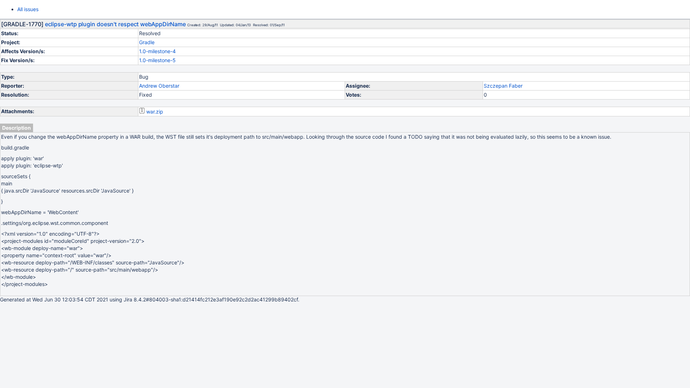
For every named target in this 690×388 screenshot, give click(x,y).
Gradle (147, 42)
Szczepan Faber (503, 86)
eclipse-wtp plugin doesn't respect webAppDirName (115, 24)
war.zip (154, 111)
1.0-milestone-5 (157, 60)
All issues (27, 9)
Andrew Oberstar (159, 86)
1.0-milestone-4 (157, 51)
